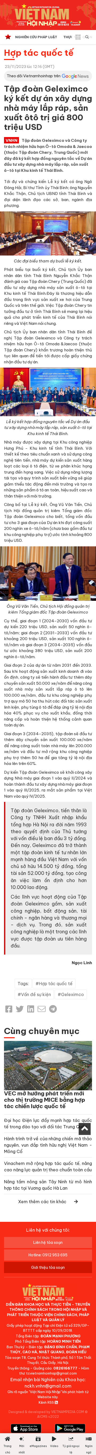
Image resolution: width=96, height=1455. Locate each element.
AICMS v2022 (48, 1417)
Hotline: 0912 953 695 (48, 1255)
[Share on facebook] (9, 1009)
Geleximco (72, 994)
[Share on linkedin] (30, 1009)
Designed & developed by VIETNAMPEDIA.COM (46, 1412)
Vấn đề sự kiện (36, 994)
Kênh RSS (47, 1402)
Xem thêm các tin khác (42, 1201)
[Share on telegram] (53, 1009)
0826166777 (65, 1368)
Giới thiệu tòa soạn (48, 1267)
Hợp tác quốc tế (39, 52)
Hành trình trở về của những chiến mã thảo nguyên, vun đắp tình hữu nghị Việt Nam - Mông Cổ (48, 1145)
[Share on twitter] (19, 1009)
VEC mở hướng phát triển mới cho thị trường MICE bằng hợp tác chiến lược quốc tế (44, 1100)
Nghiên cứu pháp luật (36, 37)
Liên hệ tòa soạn (48, 1242)
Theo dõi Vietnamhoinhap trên (34, 76)
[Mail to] (41, 1009)
